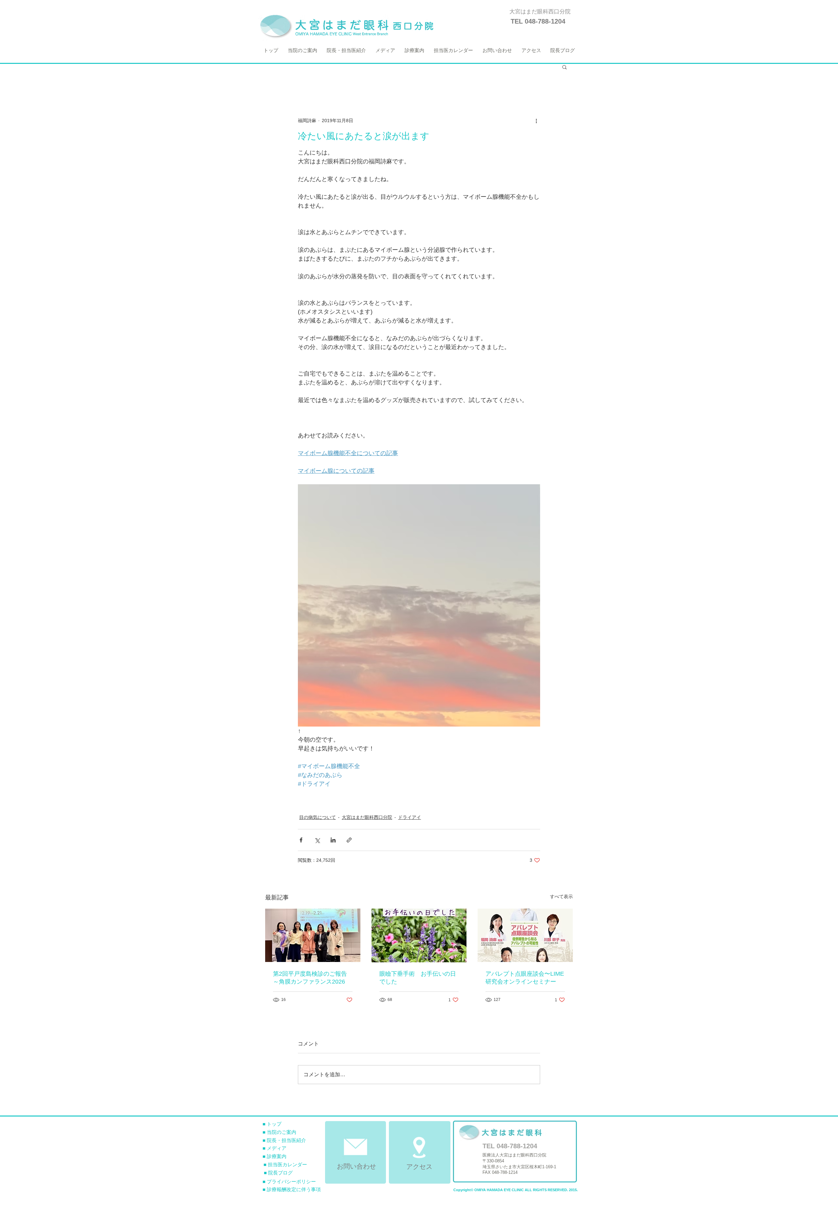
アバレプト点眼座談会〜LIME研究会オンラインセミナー (524, 977)
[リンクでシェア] (349, 840)
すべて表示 (561, 896)
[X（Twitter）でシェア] (317, 840)
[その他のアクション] (536, 120)
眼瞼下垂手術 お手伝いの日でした (417, 977)
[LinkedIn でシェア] (333, 840)
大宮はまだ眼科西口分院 (367, 817)
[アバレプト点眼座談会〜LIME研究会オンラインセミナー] (525, 935)
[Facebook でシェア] (301, 840)
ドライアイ (409, 817)
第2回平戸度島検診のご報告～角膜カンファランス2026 (310, 977)
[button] (564, 66)
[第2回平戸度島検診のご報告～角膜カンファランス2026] (312, 935)
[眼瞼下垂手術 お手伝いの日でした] (419, 935)
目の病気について (317, 817)
